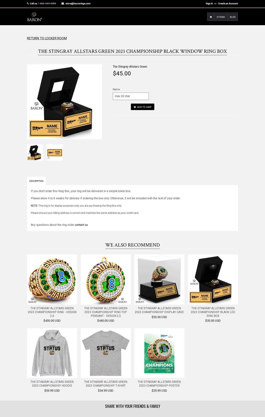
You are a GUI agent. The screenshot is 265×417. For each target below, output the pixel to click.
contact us (81, 225)
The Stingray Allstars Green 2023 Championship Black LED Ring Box (213, 312)
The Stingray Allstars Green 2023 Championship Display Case (159, 310)
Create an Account (228, 3)
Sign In (209, 3)
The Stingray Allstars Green (130, 66)
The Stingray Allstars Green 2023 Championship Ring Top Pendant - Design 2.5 (105, 312)
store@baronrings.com (77, 3)
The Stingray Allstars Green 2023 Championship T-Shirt (105, 383)
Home (30, 32)
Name (116, 89)
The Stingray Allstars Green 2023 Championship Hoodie (52, 383)
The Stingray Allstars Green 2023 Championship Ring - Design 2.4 (52, 312)
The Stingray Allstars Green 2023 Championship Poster (159, 383)
